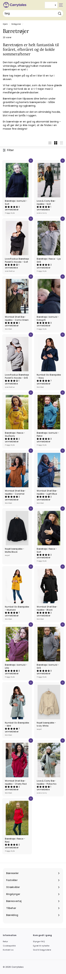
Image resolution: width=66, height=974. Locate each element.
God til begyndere (42, 949)
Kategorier (16, 24)
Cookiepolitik (9, 945)
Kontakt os (8, 949)
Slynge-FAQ (39, 941)
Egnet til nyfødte (41, 945)
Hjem (5, 24)
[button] (12, 206)
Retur (5, 941)
